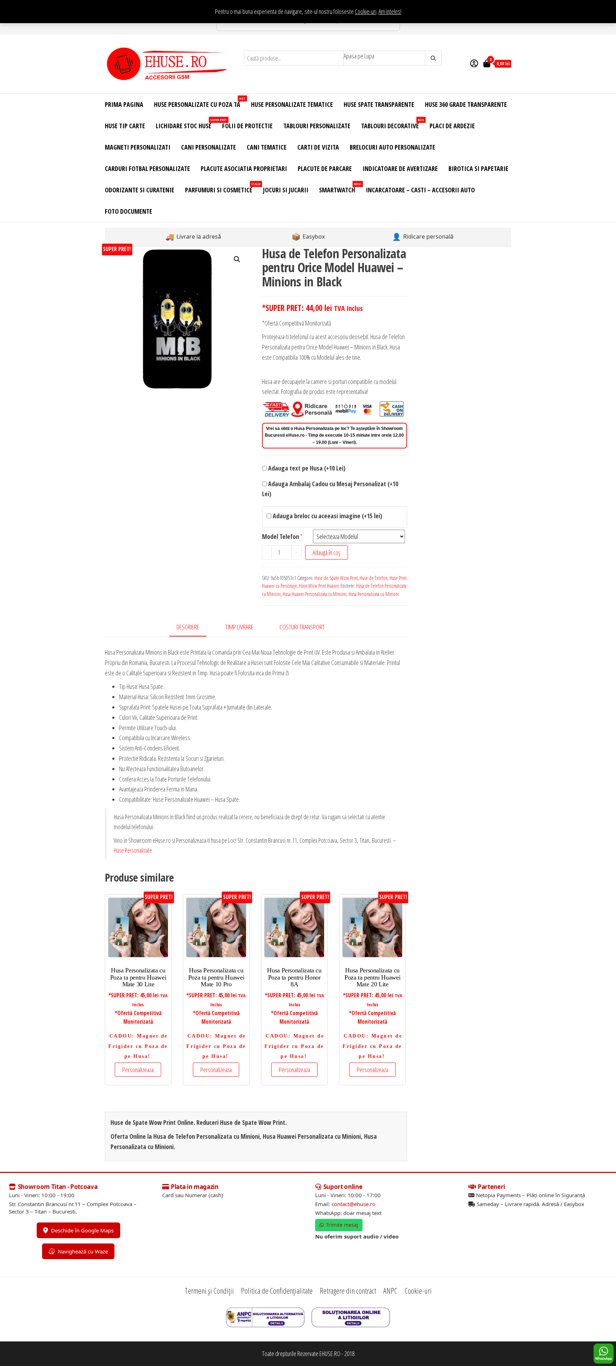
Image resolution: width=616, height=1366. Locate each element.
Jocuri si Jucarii (285, 190)
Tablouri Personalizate (316, 125)
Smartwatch (339, 188)
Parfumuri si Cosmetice (221, 188)
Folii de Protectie (247, 125)
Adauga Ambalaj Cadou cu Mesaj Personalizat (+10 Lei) (330, 488)
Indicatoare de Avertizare (400, 168)
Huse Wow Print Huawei (319, 585)
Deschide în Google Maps (82, 1230)
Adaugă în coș (326, 552)
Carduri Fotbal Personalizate (147, 168)
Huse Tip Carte (125, 125)
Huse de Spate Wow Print (336, 578)
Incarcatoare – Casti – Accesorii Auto (420, 190)
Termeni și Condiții (209, 1290)
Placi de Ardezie (452, 125)
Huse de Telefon (373, 578)
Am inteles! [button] (390, 11)
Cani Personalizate (208, 147)
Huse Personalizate (133, 850)
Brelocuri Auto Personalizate (392, 147)
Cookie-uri (365, 11)
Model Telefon (280, 536)
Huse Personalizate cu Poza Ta (200, 102)
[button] (237, 259)
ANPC (390, 1290)
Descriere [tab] (187, 627)
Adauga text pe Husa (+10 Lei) (306, 468)
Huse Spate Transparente (379, 104)
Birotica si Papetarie (478, 168)
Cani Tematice (267, 147)
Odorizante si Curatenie (139, 190)
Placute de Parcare (325, 168)
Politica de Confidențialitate (277, 1290)
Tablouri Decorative (392, 124)
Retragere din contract (348, 1290)
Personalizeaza (138, 1069)
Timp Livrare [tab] (239, 627)
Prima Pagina (124, 104)
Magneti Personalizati (137, 147)
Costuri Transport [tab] (302, 627)
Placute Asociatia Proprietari (244, 168)
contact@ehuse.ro (353, 1203)
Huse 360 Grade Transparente (466, 104)
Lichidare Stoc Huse (186, 124)
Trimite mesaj (342, 1224)
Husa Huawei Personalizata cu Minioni (314, 594)
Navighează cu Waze (83, 1251)
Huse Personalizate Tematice (292, 104)
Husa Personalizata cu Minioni (374, 594)
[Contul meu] (474, 63)
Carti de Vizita (318, 147)
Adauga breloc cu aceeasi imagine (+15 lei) (326, 515)
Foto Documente (128, 211)
